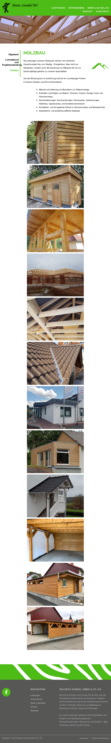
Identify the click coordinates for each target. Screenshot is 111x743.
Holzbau (14, 70)
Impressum (83, 738)
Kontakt (88, 11)
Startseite (102, 11)
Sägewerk (14, 54)
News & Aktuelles (98, 8)
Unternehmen (76, 8)
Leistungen (58, 8)
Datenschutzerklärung (100, 738)
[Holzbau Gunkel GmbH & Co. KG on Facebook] (6, 692)
